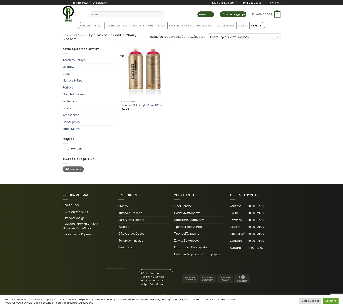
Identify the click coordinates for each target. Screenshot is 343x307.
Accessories (71, 115)
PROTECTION (205, 25)
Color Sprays (71, 122)
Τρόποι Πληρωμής (186, 233)
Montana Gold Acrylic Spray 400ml (141, 105)
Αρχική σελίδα (73, 35)
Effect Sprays (71, 129)
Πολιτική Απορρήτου (188, 213)
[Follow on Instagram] (68, 2)
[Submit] (161, 14)
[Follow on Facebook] (64, 2)
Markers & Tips (72, 80)
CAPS (126, 25)
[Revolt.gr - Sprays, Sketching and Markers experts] (73, 13)
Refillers (68, 87)
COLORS (85, 25)
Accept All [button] (330, 300)
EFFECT (98, 25)
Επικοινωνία (100, 2)
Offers (67, 108)
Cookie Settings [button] (310, 300)
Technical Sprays (74, 60)
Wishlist (123, 227)
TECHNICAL (113, 25)
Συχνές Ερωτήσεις (186, 240)
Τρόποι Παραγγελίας (188, 227)
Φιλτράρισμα (73, 169)
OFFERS (256, 25)
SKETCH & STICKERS (181, 25)
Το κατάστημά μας (130, 240)
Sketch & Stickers (74, 94)
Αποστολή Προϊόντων (189, 220)
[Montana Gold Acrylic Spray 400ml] (144, 73)
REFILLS (161, 25)
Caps (66, 74)
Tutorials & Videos (130, 213)
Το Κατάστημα (81, 2)
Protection (70, 101)
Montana (77, 148)
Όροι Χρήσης (183, 206)
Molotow (68, 67)
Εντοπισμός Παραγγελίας (191, 247)
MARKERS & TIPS (143, 25)
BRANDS (243, 25)
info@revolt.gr (74, 218)
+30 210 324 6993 (76, 212)
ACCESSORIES (226, 25)
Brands (123, 206)
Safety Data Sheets (131, 220)
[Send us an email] (90, 246)
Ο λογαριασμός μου (131, 233)
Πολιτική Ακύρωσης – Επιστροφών (197, 254)
